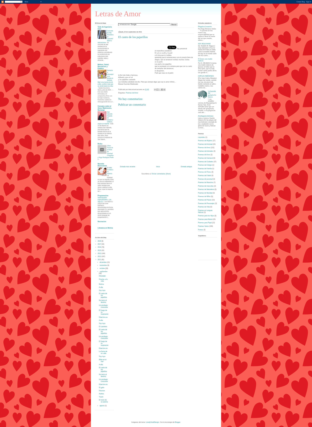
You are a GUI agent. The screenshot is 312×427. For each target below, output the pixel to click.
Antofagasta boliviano (205, 116)
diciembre (103, 262)
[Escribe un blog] (157, 89)
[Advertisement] (136, 56)
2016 (100, 247)
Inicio (158, 166)
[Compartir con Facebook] (162, 89)
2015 (100, 250)
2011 (100, 259)
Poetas (200, 230)
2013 (100, 253)
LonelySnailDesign (152, 422)
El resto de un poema (103, 401)
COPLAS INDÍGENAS (206, 76)
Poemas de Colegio (205, 165)
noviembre (103, 265)
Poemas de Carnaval (205, 158)
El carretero (103, 326)
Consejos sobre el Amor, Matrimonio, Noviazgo (105, 108)
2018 (100, 241)
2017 (100, 244)
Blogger (177, 422)
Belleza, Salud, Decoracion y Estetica (103, 66)
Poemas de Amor (132, 93)
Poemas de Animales (205, 151)
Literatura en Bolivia (105, 228)
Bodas (100, 144)
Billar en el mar (102, 360)
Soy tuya (102, 290)
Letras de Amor (118, 14)
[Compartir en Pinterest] (164, 89)
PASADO (102, 276)
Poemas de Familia (205, 168)
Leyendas (201, 137)
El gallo (101, 387)
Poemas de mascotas (206, 186)
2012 (100, 256)
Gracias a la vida (103, 280)
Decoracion (102, 221)
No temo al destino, (103, 301)
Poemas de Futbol (204, 175)
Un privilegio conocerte (103, 306)
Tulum (101, 397)
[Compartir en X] (160, 89)
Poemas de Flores (204, 172)
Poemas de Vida (204, 207)
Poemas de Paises (204, 200)
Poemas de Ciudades (205, 161)
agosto (102, 406)
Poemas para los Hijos (206, 216)
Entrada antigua (186, 166)
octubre (102, 268)
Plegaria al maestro (205, 27)
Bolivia (101, 284)
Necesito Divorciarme (102, 165)
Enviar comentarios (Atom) (161, 174)
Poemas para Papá (205, 223)
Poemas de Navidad (205, 193)
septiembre (103, 271)
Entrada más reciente (127, 166)
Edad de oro (103, 317)
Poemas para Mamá (205, 219)
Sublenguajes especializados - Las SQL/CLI (104, 199)
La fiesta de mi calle (103, 352)
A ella (101, 287)
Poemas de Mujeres (205, 141)
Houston (102, 391)
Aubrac (101, 394)
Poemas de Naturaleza (206, 189)
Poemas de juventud (205, 179)
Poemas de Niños (204, 196)
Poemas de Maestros (205, 182)
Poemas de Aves (204, 155)
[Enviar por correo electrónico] (155, 89)
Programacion (103, 195)
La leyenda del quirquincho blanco (212, 94)
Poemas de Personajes (206, 203)
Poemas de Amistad (205, 144)
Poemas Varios (203, 226)
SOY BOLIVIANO (204, 44)
